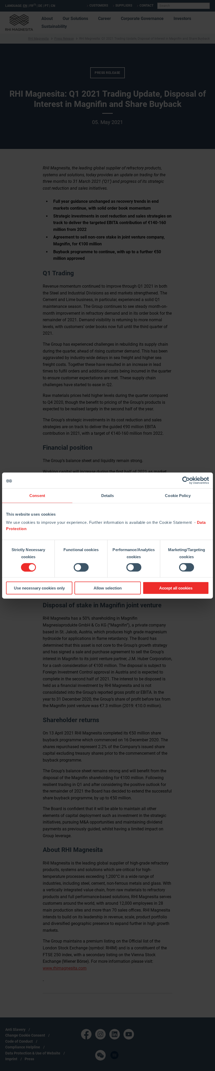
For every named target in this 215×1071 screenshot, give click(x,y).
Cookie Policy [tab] (177, 495)
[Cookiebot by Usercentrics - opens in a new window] (186, 480)
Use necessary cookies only (39, 588)
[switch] (81, 567)
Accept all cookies (175, 588)
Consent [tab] (37, 495)
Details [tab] (107, 495)
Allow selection (108, 588)
